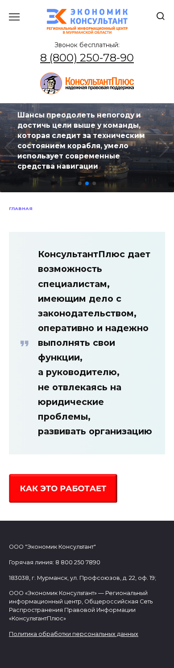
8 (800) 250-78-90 (87, 57)
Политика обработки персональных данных (73, 634)
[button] (80, 183)
